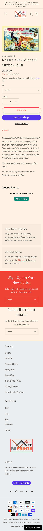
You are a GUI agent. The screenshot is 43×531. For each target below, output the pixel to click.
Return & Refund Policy (13, 380)
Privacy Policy (10, 369)
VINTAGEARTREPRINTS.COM (17, 519)
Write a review (21, 198)
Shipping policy (15, 526)
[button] (5, 14)
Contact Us (9, 358)
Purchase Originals (11, 364)
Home (7, 407)
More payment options (21, 123)
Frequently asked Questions (14, 392)
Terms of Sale (9, 375)
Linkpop (7, 430)
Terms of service (25, 522)
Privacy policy (36, 522)
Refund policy (13, 522)
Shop (6, 413)
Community (9, 424)
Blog (6, 419)
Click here (22, 260)
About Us (8, 352)
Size (3, 85)
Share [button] (6, 130)
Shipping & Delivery (12, 386)
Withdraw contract (33, 527)
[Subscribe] (35, 299)
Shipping (4, 74)
